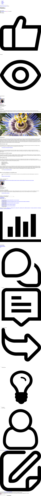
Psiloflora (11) (8, 207)
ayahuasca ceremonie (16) (34, 207)
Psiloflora (1, 180)
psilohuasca (4, 180)
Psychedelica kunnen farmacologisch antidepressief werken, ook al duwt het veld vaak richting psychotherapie (15, 201)
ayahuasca (7, 180)
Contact (3, 3)
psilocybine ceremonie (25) (7, 208)
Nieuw (2, 1)
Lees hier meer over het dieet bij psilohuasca (7, 147)
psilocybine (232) (22, 207)
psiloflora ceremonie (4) (27, 207)
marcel (7, 11)
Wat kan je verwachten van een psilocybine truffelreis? (8, 205)
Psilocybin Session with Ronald (8, 491)
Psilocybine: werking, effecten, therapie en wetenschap (8, 204)
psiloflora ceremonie (14, 180)
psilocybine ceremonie (31, 180)
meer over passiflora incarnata (8, 169)
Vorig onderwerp (2, 197)
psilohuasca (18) (13, 207)
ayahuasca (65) (17, 207)
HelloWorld (6, 450)
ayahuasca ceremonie (19, 180)
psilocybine (9, 180)
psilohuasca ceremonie (25, 180)
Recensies (3, 2)
